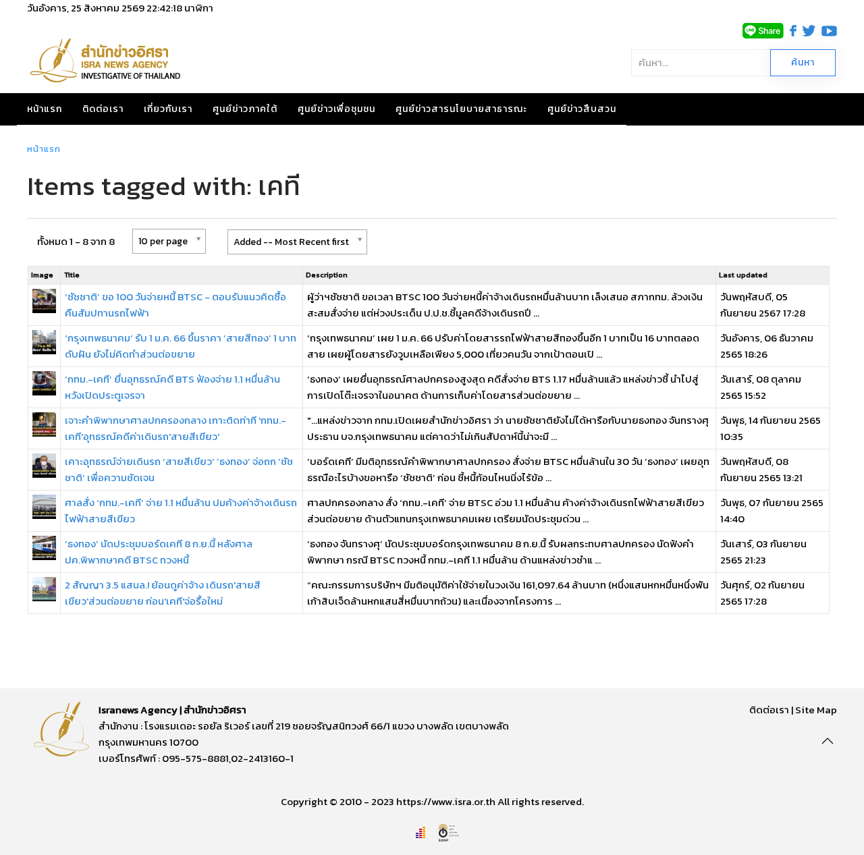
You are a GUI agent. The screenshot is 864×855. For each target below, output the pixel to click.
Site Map (816, 709)
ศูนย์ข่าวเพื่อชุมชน (336, 109)
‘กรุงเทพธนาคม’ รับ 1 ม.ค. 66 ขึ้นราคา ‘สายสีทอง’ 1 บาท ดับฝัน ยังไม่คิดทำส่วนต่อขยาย (180, 346)
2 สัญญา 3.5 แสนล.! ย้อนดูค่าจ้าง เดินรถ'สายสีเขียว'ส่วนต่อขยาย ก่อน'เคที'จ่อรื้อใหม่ (163, 593)
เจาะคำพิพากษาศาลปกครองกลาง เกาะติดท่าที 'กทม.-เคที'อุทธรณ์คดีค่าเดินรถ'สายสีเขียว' (175, 428)
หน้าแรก (44, 109)
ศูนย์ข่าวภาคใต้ (245, 109)
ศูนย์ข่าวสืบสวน (581, 109)
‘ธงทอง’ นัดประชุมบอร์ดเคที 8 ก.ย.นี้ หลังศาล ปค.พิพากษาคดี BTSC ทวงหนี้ (158, 552)
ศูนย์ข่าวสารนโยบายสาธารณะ (461, 109)
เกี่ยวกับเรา (168, 109)
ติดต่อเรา (103, 109)
